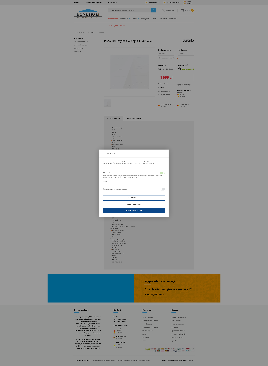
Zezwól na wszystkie (134, 211)
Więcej (105, 181)
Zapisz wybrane (134, 198)
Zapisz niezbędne (134, 204)
